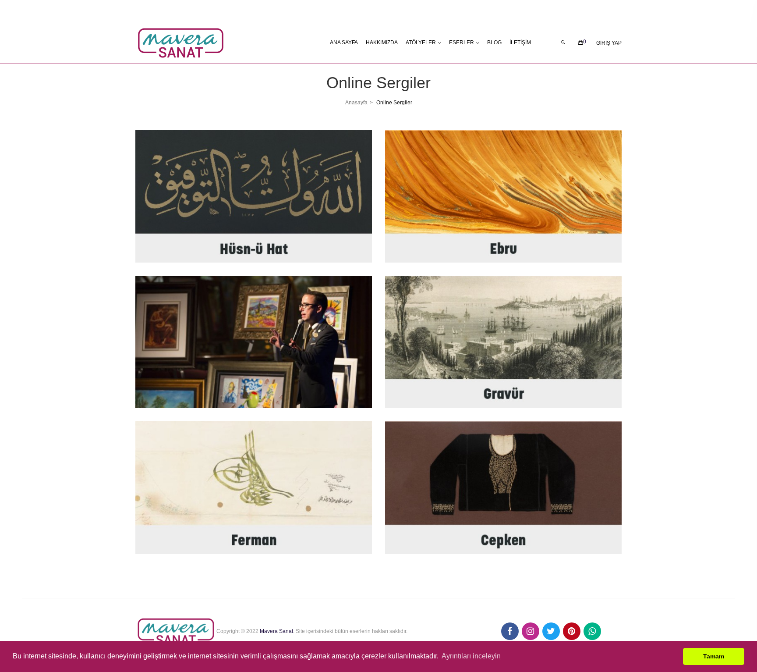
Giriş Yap (609, 43)
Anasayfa (356, 103)
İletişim (520, 42)
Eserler (461, 42)
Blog (494, 42)
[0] (580, 42)
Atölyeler (421, 42)
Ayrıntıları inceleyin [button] (471, 656)
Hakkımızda (382, 42)
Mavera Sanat (276, 631)
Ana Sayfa (344, 42)
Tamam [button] (713, 656)
